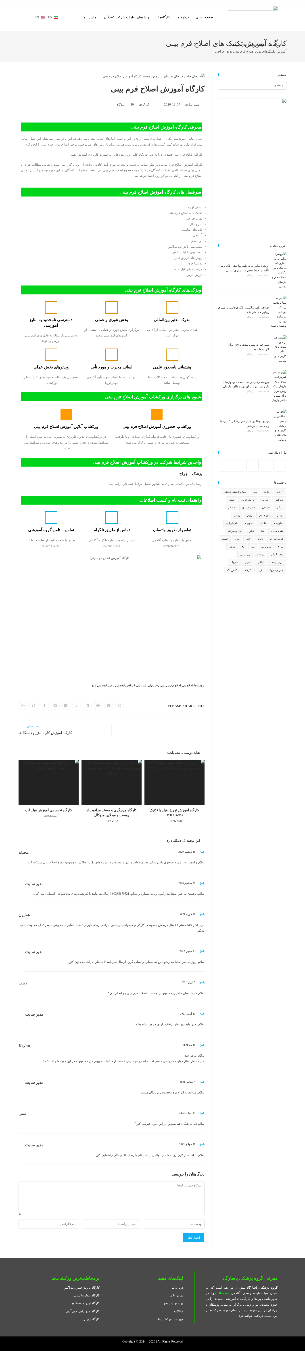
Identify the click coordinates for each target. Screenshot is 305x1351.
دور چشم (264, 515)
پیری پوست (276, 562)
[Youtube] (239, 465)
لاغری (260, 538)
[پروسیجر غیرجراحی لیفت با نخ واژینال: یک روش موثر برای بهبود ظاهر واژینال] (278, 386)
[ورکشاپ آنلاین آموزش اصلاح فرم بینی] (66, 414)
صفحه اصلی (204, 17)
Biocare (224, 1293)
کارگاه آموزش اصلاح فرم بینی (248, 45)
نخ (243, 546)
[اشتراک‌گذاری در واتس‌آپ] (23, 706)
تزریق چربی (248, 499)
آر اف (280, 491)
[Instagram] (266, 465)
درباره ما (183, 17)
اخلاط (267, 491)
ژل (260, 570)
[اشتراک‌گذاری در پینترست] (98, 706)
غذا (262, 531)
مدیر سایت (192, 104)
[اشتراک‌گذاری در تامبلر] (44, 706)
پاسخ (202, 851)
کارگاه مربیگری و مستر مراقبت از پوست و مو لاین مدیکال (111, 812)
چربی (247, 562)
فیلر (251, 531)
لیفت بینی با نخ (99, 685)
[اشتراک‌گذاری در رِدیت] (55, 706)
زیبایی (237, 515)
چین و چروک (276, 570)
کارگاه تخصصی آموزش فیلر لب (48, 810)
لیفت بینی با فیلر (116, 685)
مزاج (280, 546)
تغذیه (231, 499)
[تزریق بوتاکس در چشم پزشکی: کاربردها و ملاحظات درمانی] (278, 426)
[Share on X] (119, 706)
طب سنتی (277, 531)
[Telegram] (225, 465)
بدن (255, 491)
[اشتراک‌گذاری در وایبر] (76, 706)
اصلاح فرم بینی (173, 685)
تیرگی (279, 507)
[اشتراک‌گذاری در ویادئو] (33, 706)
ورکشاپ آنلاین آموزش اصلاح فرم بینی (66, 426)
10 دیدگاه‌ (125, 104)
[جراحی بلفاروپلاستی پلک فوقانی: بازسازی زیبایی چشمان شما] (278, 312)
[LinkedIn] (252, 465)
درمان (279, 515)
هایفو (232, 546)
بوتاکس (279, 499)
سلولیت (278, 523)
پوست (260, 554)
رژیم (249, 515)
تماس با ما (90, 17)
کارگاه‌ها (164, 17)
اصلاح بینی (187, 685)
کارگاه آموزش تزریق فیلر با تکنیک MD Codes (174, 812)
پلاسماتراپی (153, 685)
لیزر (237, 538)
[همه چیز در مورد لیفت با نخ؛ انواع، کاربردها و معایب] (278, 349)
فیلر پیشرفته (235, 531)
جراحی (265, 507)
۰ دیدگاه (250, 275)
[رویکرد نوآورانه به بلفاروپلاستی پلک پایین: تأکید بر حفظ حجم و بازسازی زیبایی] (278, 270)
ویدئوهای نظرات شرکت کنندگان (126, 17)
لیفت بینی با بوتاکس (136, 685)
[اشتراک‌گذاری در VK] (65, 706)
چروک (234, 562)
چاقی (260, 562)
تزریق (264, 499)
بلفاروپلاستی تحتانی (235, 491)
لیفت (225, 538)
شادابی (263, 523)
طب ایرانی (232, 523)
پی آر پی (245, 554)
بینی (162, 685)
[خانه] (285, 45)
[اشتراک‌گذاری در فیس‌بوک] (108, 706)
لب (248, 538)
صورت (249, 523)
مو (252, 546)
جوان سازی (248, 507)
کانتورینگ (232, 570)
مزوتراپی (266, 546)
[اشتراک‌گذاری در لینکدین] (87, 706)
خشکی (231, 507)
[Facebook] (280, 465)
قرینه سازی (276, 538)
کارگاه (248, 570)
